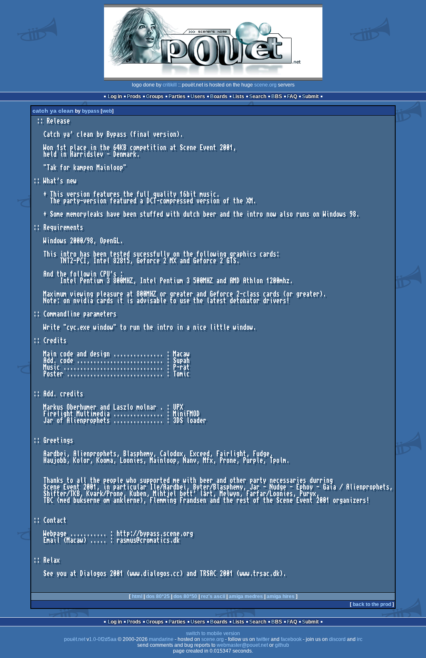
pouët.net (74, 639)
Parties (177, 96)
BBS (276, 96)
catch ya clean (53, 110)
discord (337, 639)
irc (359, 639)
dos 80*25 (158, 596)
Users (198, 96)
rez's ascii (213, 596)
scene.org (265, 85)
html (137, 596)
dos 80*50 (185, 596)
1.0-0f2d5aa (102, 639)
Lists (238, 96)
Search (257, 96)
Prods (134, 96)
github (282, 645)
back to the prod (372, 604)
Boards (219, 96)
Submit (310, 96)
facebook (291, 639)
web (107, 111)
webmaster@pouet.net (242, 645)
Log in (115, 96)
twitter (263, 639)
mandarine (161, 639)
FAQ (292, 96)
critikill (170, 85)
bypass (90, 111)
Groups (154, 96)
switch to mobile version (213, 633)
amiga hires (281, 596)
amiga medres (246, 596)
